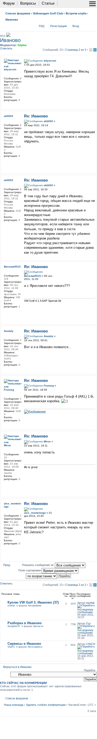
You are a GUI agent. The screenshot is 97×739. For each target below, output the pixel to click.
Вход (75, 26)
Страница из (75, 49)
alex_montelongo (35, 512)
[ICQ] (6, 313)
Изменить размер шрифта (92, 25)
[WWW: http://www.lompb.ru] (6, 162)
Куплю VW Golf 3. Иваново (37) (33, 602)
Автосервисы (35, 647)
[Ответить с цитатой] (88, 60)
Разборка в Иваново (25, 623)
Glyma (22, 45)
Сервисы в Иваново (24, 644)
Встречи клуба (76, 13)
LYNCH (90, 644)
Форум (8, 3)
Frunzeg (49, 385)
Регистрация (58, 26)
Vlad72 (11, 647)
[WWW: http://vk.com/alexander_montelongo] (6, 550)
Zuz (88, 623)
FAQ (41, 26)
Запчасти (38, 626)
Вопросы (28, 3)
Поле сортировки (30, 570)
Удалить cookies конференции (45, 704)
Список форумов (17, 13)
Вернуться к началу (93, 105)
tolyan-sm (50, 60)
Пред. (7, 564)
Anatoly (48, 336)
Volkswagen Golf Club (48, 13)
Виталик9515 (32, 275)
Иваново (11, 19)
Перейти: (90, 670)
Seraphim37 (14, 626)
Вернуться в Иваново (17, 666)
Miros (47, 441)
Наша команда (13, 704)
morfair (11, 605)
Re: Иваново (36, 116)
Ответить (6, 48)
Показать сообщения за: (38, 564)
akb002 (48, 121)
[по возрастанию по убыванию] (48, 575)
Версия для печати (84, 25)
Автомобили (34, 605)
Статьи (48, 3)
